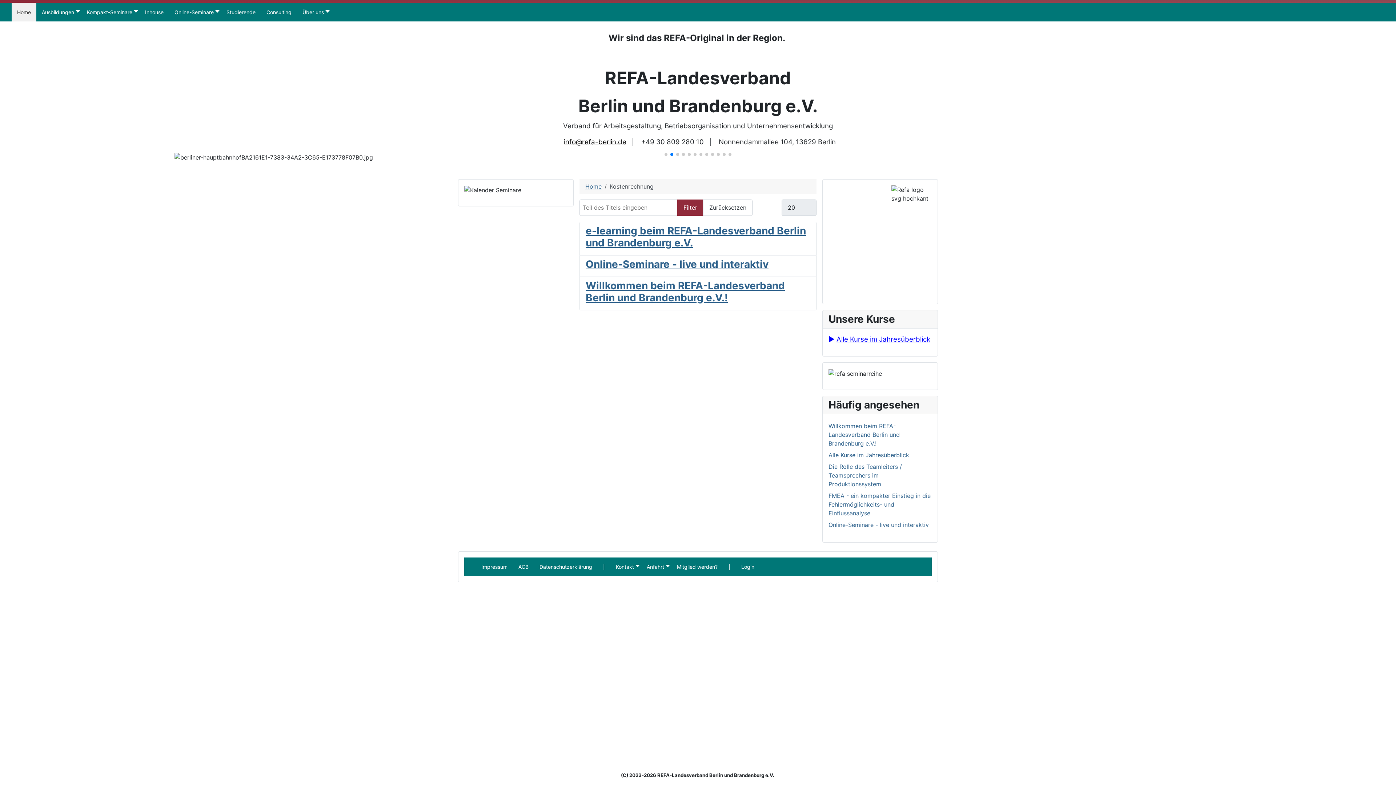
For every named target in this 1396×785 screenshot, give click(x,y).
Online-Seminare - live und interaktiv (677, 264)
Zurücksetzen (727, 207)
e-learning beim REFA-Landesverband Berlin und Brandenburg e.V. (696, 237)
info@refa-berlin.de (595, 142)
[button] (604, 566)
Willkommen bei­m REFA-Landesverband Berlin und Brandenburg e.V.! (685, 291)
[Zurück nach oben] (1387, 776)
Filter (690, 207)
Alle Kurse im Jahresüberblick (883, 339)
